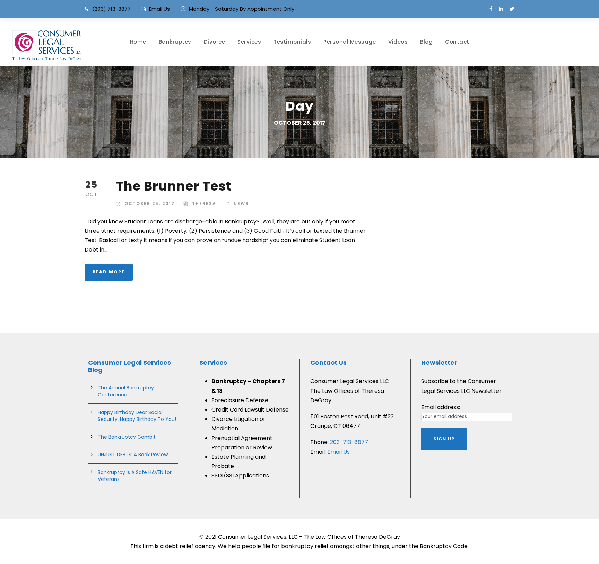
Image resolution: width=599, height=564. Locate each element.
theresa (204, 203)
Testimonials (292, 41)
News (241, 203)
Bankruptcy (175, 41)
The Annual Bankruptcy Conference (126, 391)
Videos (398, 41)
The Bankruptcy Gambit (127, 436)
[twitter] (512, 8)
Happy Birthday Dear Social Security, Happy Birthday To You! (137, 416)
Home (138, 41)
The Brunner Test (174, 186)
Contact (457, 41)
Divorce (214, 41)
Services (249, 41)
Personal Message (349, 41)
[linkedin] (501, 8)
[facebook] (491, 8)
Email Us (159, 8)
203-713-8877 (349, 442)
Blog (426, 41)
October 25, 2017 (149, 203)
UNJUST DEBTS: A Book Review (133, 454)
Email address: (440, 407)
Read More (109, 272)
